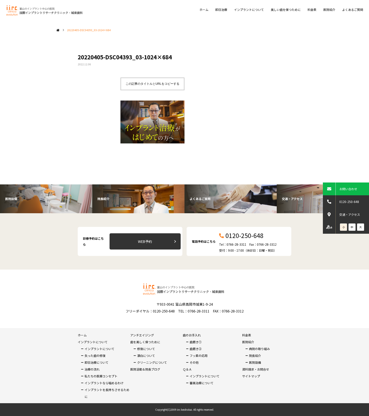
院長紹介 (255, 355)
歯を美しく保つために (145, 342)
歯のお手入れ (192, 335)
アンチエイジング (142, 335)
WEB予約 (145, 241)
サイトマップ (251, 376)
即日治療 (221, 9)
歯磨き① (196, 342)
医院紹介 (329, 9)
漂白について (146, 355)
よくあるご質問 (352, 9)
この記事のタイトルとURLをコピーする (152, 83)
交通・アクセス (349, 214)
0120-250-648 (349, 202)
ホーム (203, 9)
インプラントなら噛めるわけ (104, 383)
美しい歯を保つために (286, 9)
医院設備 (255, 362)
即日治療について (96, 362)
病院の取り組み (259, 349)
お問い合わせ (348, 189)
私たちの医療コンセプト (101, 376)
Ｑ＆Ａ (187, 369)
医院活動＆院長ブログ (145, 369)
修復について (146, 349)
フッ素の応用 (199, 355)
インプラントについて (249, 9)
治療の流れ (92, 369)
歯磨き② (196, 349)
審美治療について (202, 383)
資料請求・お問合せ (255, 369)
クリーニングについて (152, 362)
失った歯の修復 (95, 355)
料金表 (312, 9)
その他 (194, 362)
